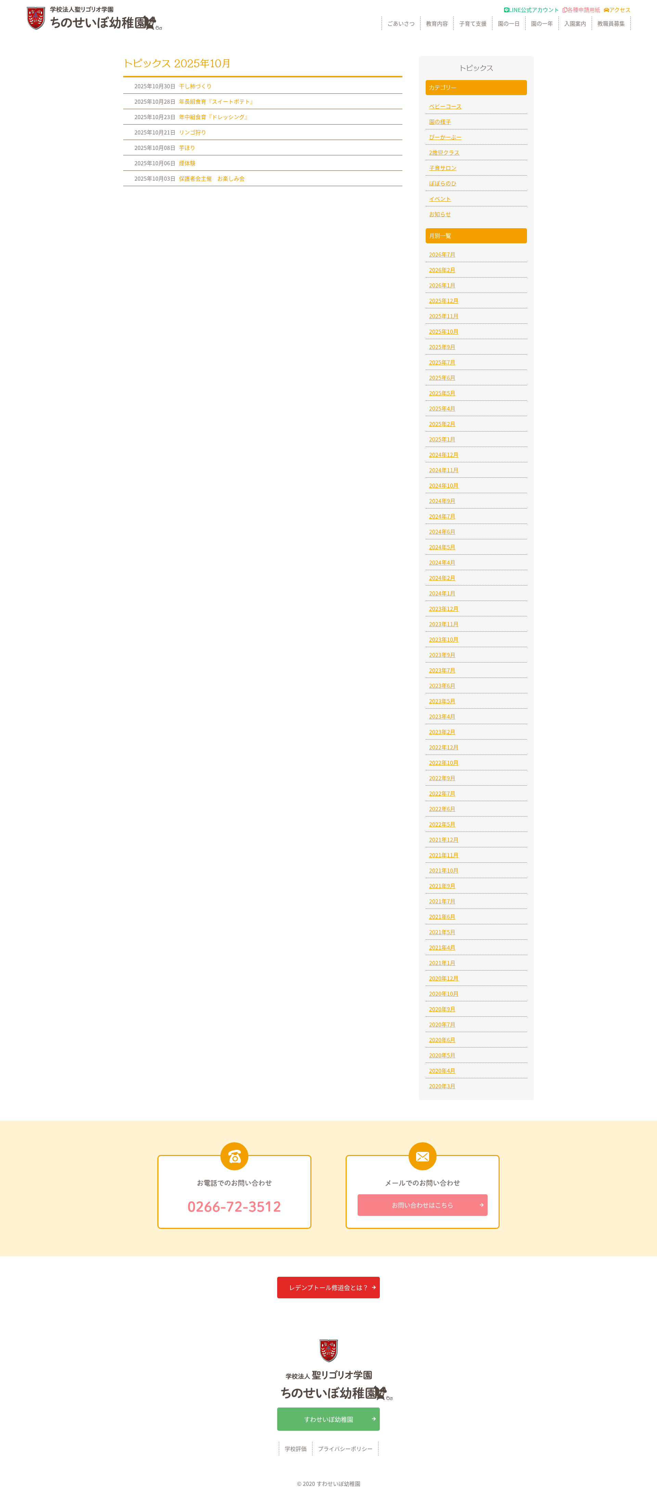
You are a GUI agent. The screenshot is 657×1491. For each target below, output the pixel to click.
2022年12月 (444, 747)
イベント (440, 198)
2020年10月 (444, 993)
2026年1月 (442, 285)
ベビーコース (445, 106)
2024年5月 (442, 547)
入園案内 (575, 23)
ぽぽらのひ (442, 183)
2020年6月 (442, 1040)
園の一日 (509, 23)
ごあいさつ (401, 23)
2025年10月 (444, 331)
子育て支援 (473, 23)
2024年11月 (444, 470)
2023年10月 (444, 639)
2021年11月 (444, 855)
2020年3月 (442, 1086)
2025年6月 (442, 377)
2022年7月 (442, 793)
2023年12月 (444, 608)
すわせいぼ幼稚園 (328, 1419)
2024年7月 (442, 516)
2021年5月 (442, 932)
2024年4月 (442, 562)
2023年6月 (442, 685)
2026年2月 (442, 270)
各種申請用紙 (583, 9)
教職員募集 (611, 23)
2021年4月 (442, 947)
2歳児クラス (444, 152)
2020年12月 (444, 978)
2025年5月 (442, 393)
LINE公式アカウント (534, 9)
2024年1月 (442, 593)
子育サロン (442, 168)
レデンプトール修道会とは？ (329, 1287)
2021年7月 (442, 901)
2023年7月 (442, 670)
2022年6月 (442, 809)
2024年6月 (442, 531)
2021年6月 (442, 916)
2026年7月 (442, 254)
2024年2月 (442, 578)
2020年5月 (442, 1055)
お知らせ (440, 214)
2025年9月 (442, 347)
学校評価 (296, 1448)
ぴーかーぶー (445, 137)
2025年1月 (442, 439)
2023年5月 (442, 701)
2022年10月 (444, 762)
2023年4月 (442, 716)
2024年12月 (444, 454)
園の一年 (542, 23)
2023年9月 (442, 655)
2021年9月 (442, 886)
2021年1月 (442, 963)
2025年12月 (444, 300)
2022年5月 (442, 824)
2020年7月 (442, 1024)
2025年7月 (442, 362)
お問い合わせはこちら (422, 1204)
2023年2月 (442, 732)
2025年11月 (444, 316)
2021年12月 (444, 839)
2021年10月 (444, 870)
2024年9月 (442, 501)
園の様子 (440, 121)
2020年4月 (442, 1070)
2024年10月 (444, 485)
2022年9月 (442, 778)
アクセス (620, 9)
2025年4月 (442, 408)
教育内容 (437, 23)
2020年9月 (442, 1009)
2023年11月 (444, 624)
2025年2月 (442, 424)
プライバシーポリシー (345, 1448)
